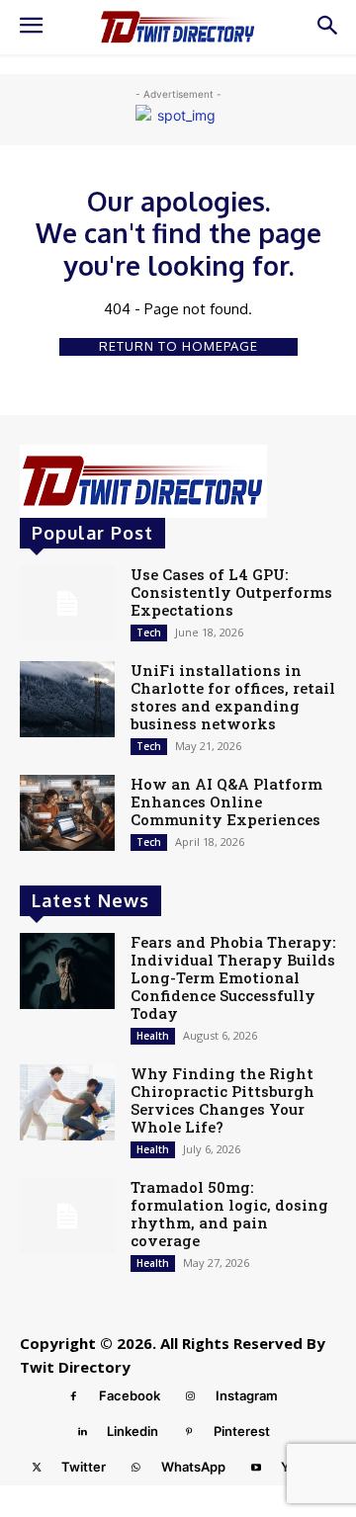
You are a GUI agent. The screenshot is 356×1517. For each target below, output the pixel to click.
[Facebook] (74, 1396)
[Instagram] (191, 1396)
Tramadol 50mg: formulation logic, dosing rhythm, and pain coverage (229, 1213)
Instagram (247, 1395)
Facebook (129, 1395)
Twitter (83, 1467)
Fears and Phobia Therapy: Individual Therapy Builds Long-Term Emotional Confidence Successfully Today (233, 977)
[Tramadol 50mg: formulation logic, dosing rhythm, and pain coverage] (67, 1216)
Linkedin (132, 1431)
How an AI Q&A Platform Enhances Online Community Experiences (226, 801)
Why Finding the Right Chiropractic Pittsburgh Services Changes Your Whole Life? (222, 1100)
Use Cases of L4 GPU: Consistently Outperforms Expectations (231, 592)
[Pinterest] (189, 1432)
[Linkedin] (82, 1432)
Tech (148, 632)
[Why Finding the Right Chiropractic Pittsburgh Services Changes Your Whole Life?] (67, 1102)
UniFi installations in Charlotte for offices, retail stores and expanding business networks (233, 696)
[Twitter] (36, 1467)
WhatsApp (193, 1467)
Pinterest (242, 1431)
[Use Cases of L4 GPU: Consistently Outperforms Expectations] (67, 603)
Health (152, 1036)
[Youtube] (256, 1467)
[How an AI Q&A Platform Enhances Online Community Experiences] (67, 813)
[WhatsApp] (136, 1467)
